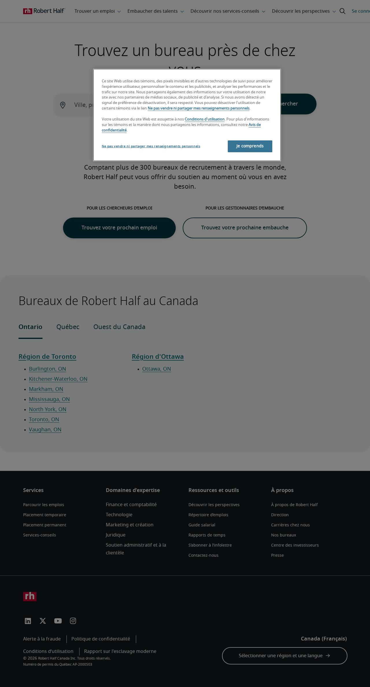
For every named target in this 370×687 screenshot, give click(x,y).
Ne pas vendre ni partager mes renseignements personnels (198, 108)
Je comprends (250, 146)
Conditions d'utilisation (205, 119)
